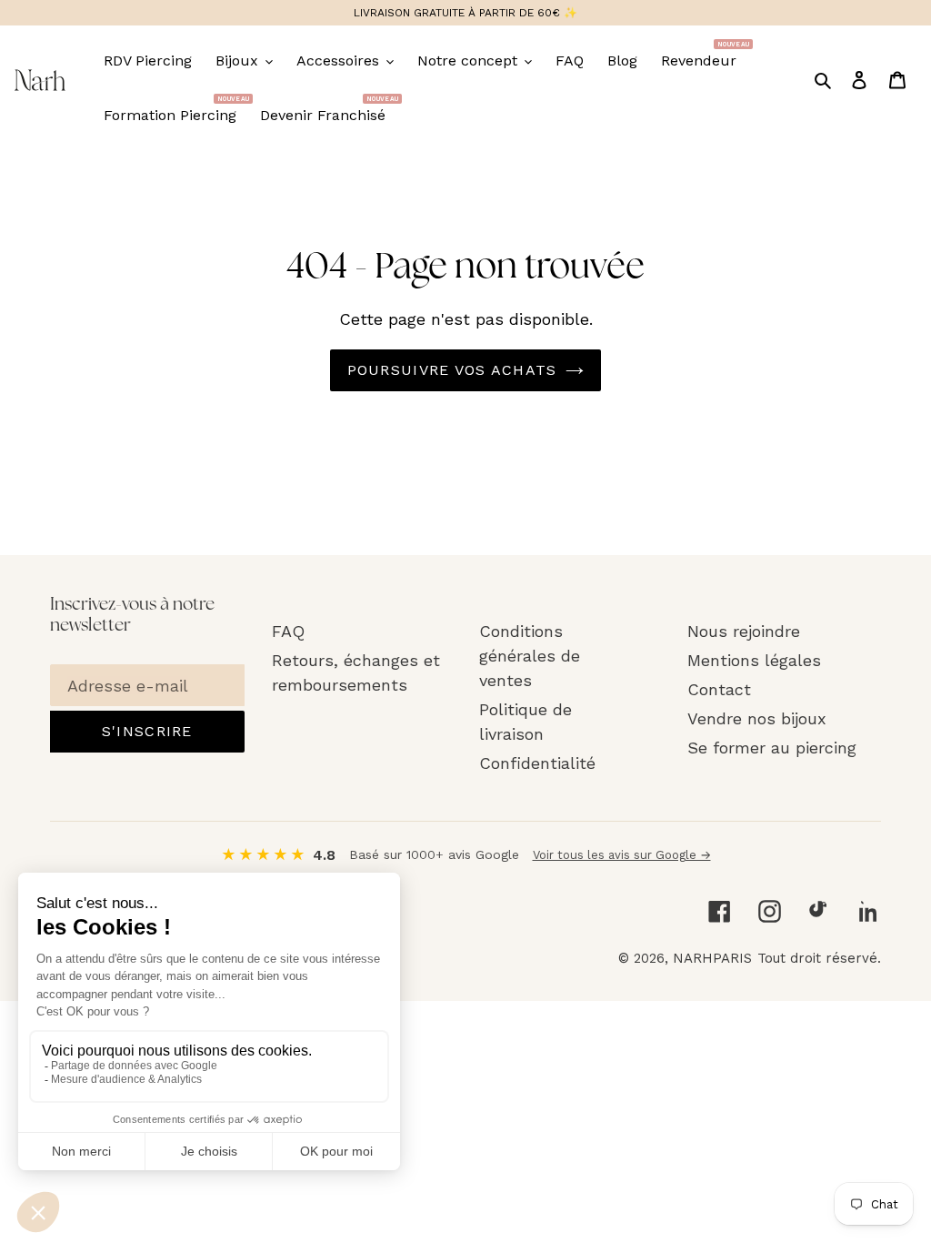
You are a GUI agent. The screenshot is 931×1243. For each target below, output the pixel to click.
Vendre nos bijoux (756, 718)
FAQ (288, 631)
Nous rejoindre (743, 631)
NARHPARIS (712, 958)
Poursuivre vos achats (452, 370)
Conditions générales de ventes (529, 656)
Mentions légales (754, 660)
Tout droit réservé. (819, 958)
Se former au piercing (771, 747)
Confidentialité (537, 763)
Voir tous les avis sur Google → (622, 855)
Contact (719, 689)
